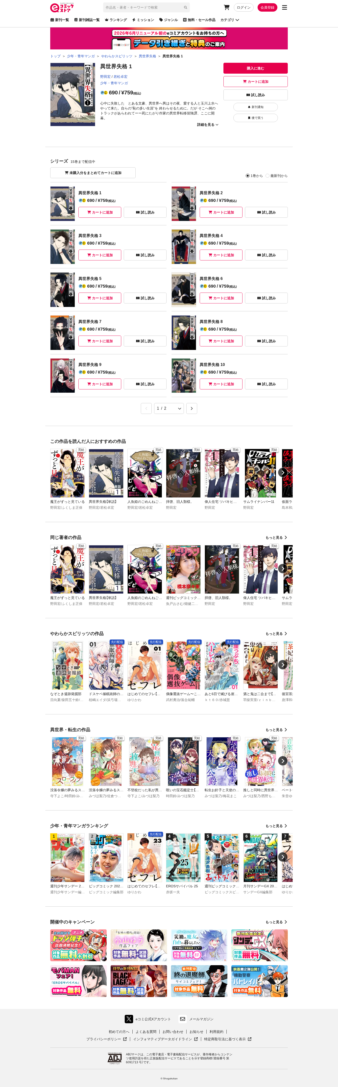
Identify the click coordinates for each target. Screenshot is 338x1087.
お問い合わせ (173, 1032)
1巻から (257, 176)
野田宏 (105, 77)
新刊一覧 (62, 20)
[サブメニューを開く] (284, 7)
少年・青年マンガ (114, 83)
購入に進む (255, 68)
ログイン (244, 7)
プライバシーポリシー (106, 1039)
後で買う (258, 118)
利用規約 (216, 1032)
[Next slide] (283, 472)
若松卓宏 (120, 77)
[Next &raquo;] (191, 408)
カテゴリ (227, 20)
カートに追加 (258, 82)
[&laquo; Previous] (146, 408)
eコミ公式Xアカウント (149, 1020)
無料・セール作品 (202, 20)
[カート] (226, 7)
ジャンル (171, 20)
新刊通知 (258, 107)
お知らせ (196, 1032)
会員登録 (267, 7)
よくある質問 (146, 1032)
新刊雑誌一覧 (89, 20)
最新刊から (279, 176)
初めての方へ (119, 1032)
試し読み (258, 95)
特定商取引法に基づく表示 (228, 1039)
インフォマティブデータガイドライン (162, 1039)
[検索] (185, 7)
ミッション (145, 20)
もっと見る (274, 537)
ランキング (118, 20)
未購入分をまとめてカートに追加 (95, 173)
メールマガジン (201, 1019)
